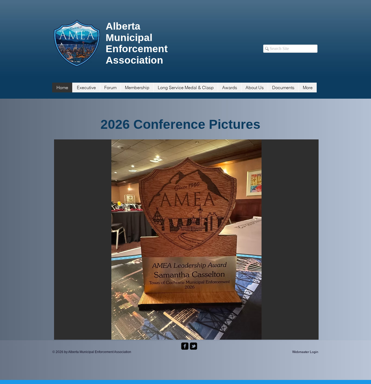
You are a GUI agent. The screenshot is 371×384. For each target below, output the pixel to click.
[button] (186, 239)
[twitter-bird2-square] (193, 346)
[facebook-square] (184, 346)
